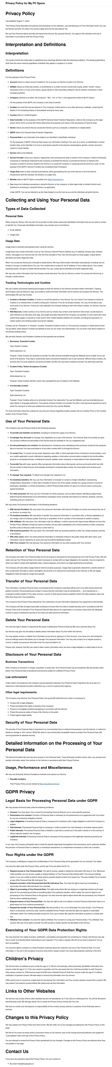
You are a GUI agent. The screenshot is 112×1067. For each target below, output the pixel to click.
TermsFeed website (13, 331)
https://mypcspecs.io (55, 179)
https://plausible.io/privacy (49, 784)
